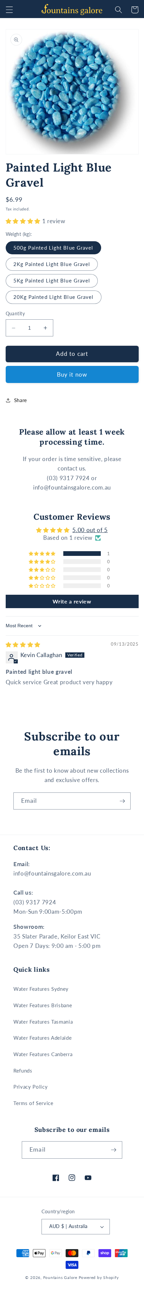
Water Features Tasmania (43, 1022)
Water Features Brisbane (42, 1005)
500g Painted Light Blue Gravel (53, 248)
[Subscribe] (122, 801)
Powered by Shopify (99, 1277)
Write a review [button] (72, 601)
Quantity (15, 313)
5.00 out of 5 (90, 530)
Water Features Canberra (42, 1054)
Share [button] (20, 400)
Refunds (22, 1071)
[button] (9, 10)
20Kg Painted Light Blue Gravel (53, 297)
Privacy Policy (30, 1087)
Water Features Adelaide (42, 1038)
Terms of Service (33, 1103)
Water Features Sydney (41, 989)
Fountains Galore (60, 1277)
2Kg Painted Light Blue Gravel (51, 264)
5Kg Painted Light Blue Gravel (51, 280)
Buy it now (72, 374)
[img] (23, 644)
